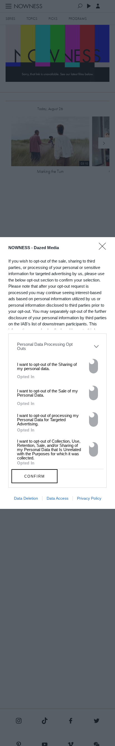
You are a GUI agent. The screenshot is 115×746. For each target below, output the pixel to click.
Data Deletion (26, 498)
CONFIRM (34, 476)
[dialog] (57, 373)
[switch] (93, 366)
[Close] (104, 250)
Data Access (57, 498)
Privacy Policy (89, 498)
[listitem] (57, 346)
